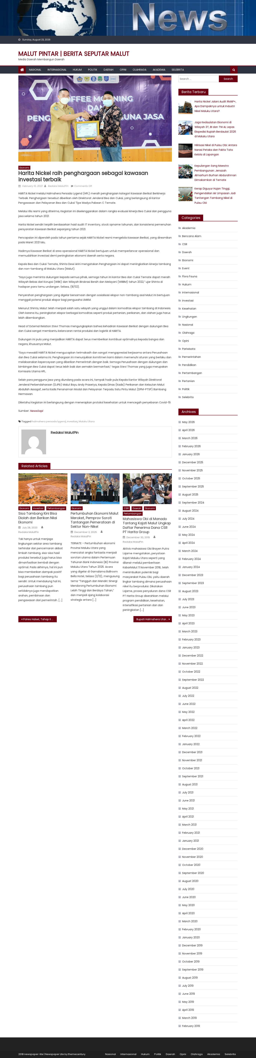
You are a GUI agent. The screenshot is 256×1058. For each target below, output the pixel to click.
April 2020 (188, 913)
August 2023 (190, 591)
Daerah (108, 70)
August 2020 (190, 881)
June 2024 (189, 527)
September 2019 (192, 969)
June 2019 (188, 994)
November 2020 (192, 857)
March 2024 (190, 551)
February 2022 (191, 736)
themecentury (76, 1054)
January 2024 (191, 567)
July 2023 (188, 599)
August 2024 (190, 511)
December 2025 (192, 462)
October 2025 (191, 478)
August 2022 (190, 688)
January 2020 (191, 937)
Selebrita (178, 70)
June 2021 (188, 800)
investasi (72, 421)
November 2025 (192, 470)
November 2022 (192, 664)
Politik (92, 70)
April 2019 (188, 1010)
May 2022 (188, 712)
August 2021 (190, 784)
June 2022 (188, 704)
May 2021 (188, 808)
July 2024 (188, 519)
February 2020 (191, 929)
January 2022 (191, 744)
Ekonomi (24, 167)
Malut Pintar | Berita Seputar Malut (73, 53)
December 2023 (192, 575)
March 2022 (189, 728)
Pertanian (188, 381)
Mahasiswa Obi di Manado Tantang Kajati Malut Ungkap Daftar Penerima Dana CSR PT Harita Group (147, 525)
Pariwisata (188, 349)
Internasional (57, 70)
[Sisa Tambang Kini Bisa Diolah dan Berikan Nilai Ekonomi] (42, 488)
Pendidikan (189, 365)
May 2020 (188, 905)
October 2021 (190, 768)
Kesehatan (189, 308)
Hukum (77, 70)
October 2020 (191, 865)
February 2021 (191, 833)
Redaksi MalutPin (58, 186)
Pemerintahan (191, 357)
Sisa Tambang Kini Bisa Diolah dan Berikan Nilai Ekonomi (37, 517)
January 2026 (191, 454)
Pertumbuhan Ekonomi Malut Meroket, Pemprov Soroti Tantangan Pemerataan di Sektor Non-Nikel (94, 520)
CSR (126, 508)
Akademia (159, 70)
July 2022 (188, 696)
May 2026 (188, 422)
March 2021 (189, 825)
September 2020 (193, 873)
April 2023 (188, 623)
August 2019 (190, 978)
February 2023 (191, 639)
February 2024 (191, 559)
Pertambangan (56, 508)
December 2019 (192, 945)
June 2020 (189, 897)
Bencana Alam (191, 236)
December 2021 (192, 752)
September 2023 (193, 583)
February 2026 (191, 446)
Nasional (35, 70)
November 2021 (192, 760)
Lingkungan (189, 317)
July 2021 (187, 792)
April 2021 (188, 816)
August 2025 (190, 494)
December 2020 (192, 849)
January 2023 (191, 647)
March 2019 (189, 1018)
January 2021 (190, 841)
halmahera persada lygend (49, 421)
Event (185, 268)
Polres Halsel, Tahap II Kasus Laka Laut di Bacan (40, 619)
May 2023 (188, 615)
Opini (123, 70)
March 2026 (190, 438)
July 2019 (188, 986)
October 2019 (191, 961)
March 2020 (190, 921)
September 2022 (193, 680)
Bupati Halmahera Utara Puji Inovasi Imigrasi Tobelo (154, 619)
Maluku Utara (87, 421)
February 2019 (191, 1026)
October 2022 (191, 672)
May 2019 (188, 1002)
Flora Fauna (189, 276)
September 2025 (193, 486)
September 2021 (192, 776)
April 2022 (188, 720)
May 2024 (188, 535)
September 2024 (193, 502)
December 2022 (192, 655)
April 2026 (188, 430)
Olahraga (139, 70)
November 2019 (192, 953)
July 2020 (188, 889)
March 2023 (189, 631)
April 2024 (188, 543)
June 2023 (188, 607)
